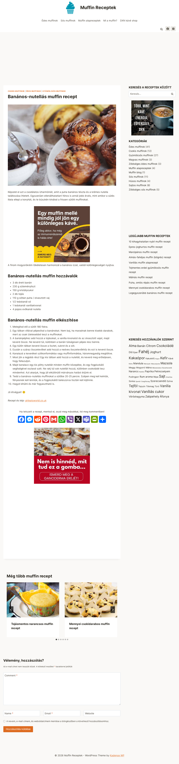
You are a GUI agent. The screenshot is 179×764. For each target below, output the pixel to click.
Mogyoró (140, 367)
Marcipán (147, 364)
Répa (155, 377)
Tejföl (133, 386)
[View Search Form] (161, 29)
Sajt (162, 376)
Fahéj (144, 351)
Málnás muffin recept (141, 277)
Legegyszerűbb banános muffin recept (150, 293)
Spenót (138, 381)
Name (9, 713)
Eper (135, 352)
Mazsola (166, 363)
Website (89, 713)
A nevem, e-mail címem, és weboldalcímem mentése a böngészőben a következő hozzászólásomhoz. (57, 721)
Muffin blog (135, 172)
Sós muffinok (68, 20)
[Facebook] (167, 28)
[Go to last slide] (11, 609)
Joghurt (155, 352)
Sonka (132, 381)
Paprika (149, 371)
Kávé (170, 358)
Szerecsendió (158, 381)
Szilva (170, 381)
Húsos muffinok (137, 181)
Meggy (132, 367)
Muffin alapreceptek (89, 20)
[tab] (56, 639)
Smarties (169, 377)
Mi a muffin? (110, 20)
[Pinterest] (173, 28)
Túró (157, 386)
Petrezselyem (162, 371)
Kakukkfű (150, 358)
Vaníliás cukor (152, 391)
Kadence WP (117, 755)
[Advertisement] (89, 53)
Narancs (133, 371)
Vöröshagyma (137, 396)
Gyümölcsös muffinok (54, 91)
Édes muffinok (50, 20)
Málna (149, 367)
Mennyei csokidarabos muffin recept (149, 287)
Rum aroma (146, 376)
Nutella (141, 372)
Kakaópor (137, 358)
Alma (132, 346)
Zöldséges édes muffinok (143, 163)
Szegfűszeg (145, 381)
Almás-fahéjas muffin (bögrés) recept (150, 257)
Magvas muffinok (138, 159)
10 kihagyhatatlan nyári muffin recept (149, 241)
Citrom (151, 346)
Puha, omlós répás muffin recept (147, 282)
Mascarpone (155, 364)
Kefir (164, 358)
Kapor (157, 359)
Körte (131, 364)
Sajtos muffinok (137, 185)
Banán (141, 346)
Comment (11, 675)
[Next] (112, 609)
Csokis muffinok (16, 91)
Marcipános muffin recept (143, 252)
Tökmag (150, 386)
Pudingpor (134, 377)
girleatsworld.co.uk (35, 400)
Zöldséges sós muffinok (142, 189)
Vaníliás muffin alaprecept (143, 262)
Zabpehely (152, 396)
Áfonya (164, 396)
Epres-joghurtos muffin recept (145, 247)
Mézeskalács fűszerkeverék (162, 368)
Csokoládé (165, 346)
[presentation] (33, 599)
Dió (131, 352)
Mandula (138, 363)
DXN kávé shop (128, 20)
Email (49, 713)
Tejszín (141, 386)
